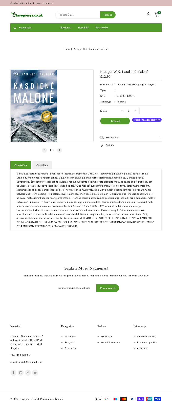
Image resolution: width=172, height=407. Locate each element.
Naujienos (70, 336)
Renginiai (69, 342)
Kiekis (103, 111)
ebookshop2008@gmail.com (26, 362)
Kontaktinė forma (110, 342)
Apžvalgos (42, 165)
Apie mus (142, 348)
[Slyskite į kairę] (44, 150)
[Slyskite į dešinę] (59, 150)
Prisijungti (106, 336)
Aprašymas (20, 165)
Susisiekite (70, 348)
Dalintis (110, 145)
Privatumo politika (147, 342)
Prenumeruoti (107, 288)
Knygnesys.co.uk (29, 399)
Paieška (107, 14)
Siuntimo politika (146, 336)
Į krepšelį (115, 121)
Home (67, 49)
